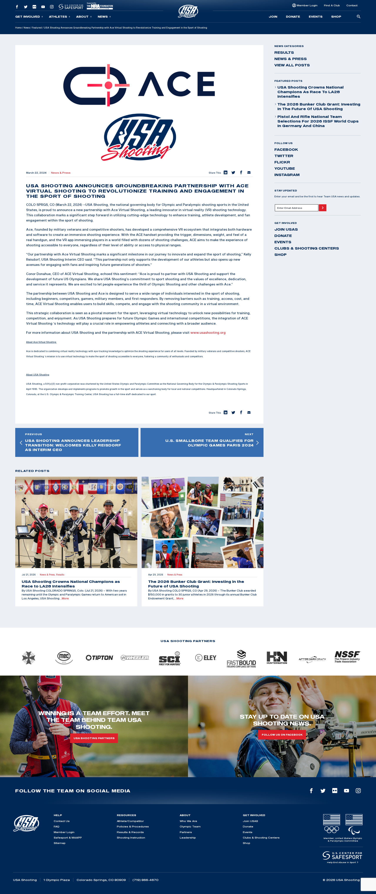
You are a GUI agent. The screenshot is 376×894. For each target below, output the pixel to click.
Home (18, 27)
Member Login (307, 5)
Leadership (188, 837)
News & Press (60, 172)
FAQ (56, 826)
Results (284, 52)
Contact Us (62, 821)
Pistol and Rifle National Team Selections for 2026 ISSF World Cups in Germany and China (318, 121)
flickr (282, 162)
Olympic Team (190, 826)
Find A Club (332, 5)
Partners (186, 832)
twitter (283, 156)
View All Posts (292, 65)
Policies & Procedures (133, 826)
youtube (284, 168)
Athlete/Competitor (130, 821)
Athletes (58, 16)
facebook (286, 149)
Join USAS (286, 229)
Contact (352, 5)
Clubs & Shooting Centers (306, 248)
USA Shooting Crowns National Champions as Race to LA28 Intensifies (310, 91)
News (103, 16)
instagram (287, 175)
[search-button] (358, 16)
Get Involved (27, 16)
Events (315, 16)
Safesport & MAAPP (68, 837)
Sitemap (59, 843)
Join (273, 16)
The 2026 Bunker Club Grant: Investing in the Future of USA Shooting (318, 106)
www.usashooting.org (208, 332)
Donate (293, 16)
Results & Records (130, 832)
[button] (225, 173)
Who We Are (188, 821)
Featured (37, 27)
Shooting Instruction (131, 837)
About (82, 16)
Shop (336, 16)
